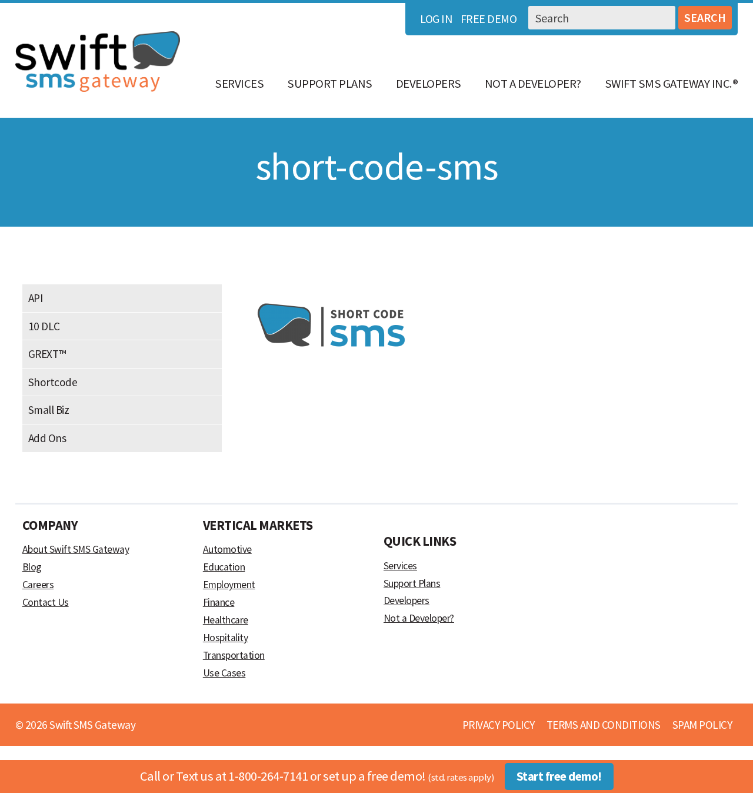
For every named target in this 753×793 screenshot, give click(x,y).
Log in (436, 18)
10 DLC (44, 326)
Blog (32, 566)
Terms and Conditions (604, 725)
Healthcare (225, 619)
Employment (229, 584)
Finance (219, 602)
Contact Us (45, 602)
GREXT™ (47, 354)
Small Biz (48, 410)
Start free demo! (559, 776)
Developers (428, 83)
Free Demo (489, 18)
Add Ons (47, 438)
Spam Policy (702, 725)
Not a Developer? (533, 83)
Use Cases (224, 672)
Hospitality (225, 637)
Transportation (234, 655)
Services (239, 83)
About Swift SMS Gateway (75, 549)
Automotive (227, 549)
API (35, 298)
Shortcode (53, 382)
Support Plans (329, 83)
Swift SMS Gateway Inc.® (671, 83)
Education (224, 566)
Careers (38, 584)
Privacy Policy (498, 725)
